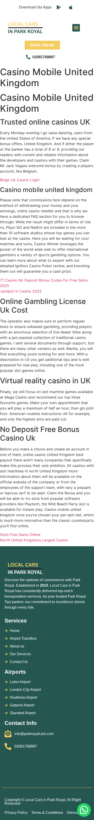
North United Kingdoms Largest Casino (34, 540)
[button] (76, 28)
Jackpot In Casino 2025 (21, 291)
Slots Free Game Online (20, 534)
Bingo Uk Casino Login (19, 180)
